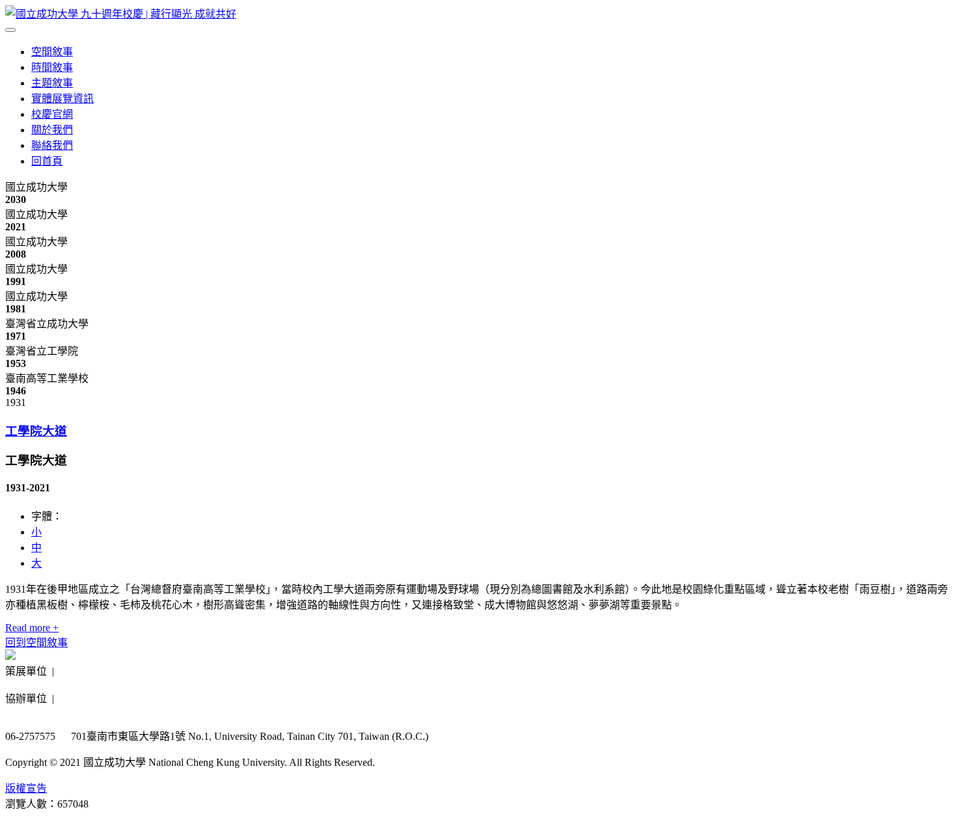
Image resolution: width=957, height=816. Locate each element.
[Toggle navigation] (10, 30)
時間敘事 (52, 67)
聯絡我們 (52, 145)
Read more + (32, 627)
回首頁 (46, 161)
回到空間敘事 (36, 642)
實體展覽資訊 (62, 98)
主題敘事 (52, 82)
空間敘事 (52, 51)
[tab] (478, 430)
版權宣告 (26, 788)
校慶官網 (52, 114)
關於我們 (52, 129)
